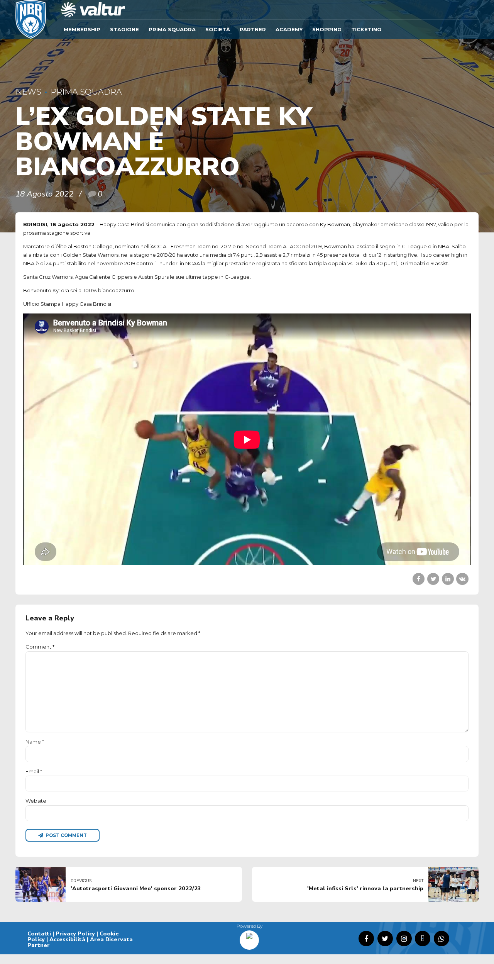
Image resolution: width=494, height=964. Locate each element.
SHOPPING (327, 29)
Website (35, 801)
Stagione (124, 29)
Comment (39, 647)
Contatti (39, 933)
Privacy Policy (75, 933)
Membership (82, 29)
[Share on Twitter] (433, 579)
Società (217, 29)
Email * (33, 771)
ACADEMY (289, 29)
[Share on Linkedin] (448, 579)
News (28, 92)
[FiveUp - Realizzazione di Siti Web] (249, 937)
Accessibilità (67, 939)
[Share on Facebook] (419, 579)
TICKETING (366, 29)
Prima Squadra (172, 29)
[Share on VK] (462, 579)
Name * (34, 742)
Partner (253, 29)
